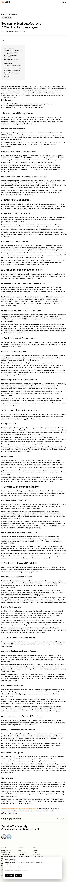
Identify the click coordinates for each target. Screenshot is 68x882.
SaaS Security (5, 854)
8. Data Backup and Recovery (12, 70)
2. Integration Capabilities (11, 53)
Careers (35, 852)
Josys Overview (6, 850)
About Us (36, 850)
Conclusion (7, 77)
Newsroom (36, 854)
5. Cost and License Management (9, 62)
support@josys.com (11, 819)
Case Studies (22, 852)
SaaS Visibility (5, 852)
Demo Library (22, 854)
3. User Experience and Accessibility (10, 56)
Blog (19, 850)
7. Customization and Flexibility (12, 68)
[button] (64, 2)
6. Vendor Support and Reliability (13, 65)
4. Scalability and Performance (12, 59)
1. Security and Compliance (11, 50)
